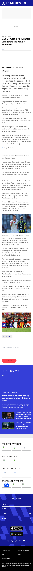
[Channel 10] (6, 485)
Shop (3, 554)
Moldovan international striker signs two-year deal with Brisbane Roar (23, 416)
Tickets (19, 554)
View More (28, 371)
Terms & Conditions (23, 550)
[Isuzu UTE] (6, 448)
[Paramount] (16, 485)
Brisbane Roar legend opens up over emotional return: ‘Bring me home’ (16, 398)
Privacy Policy (16, 350)
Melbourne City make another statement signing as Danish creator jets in (22, 426)
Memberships (6, 558)
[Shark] (26, 448)
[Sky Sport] (26, 485)
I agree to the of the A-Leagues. (17, 351)
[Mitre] (6, 473)
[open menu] (29, 3)
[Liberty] (6, 460)
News (9, 36)
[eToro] (16, 460)
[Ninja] (16, 448)
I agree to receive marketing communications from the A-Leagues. (17, 355)
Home (4, 36)
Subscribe (9, 360)
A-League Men (7, 336)
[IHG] (16, 473)
